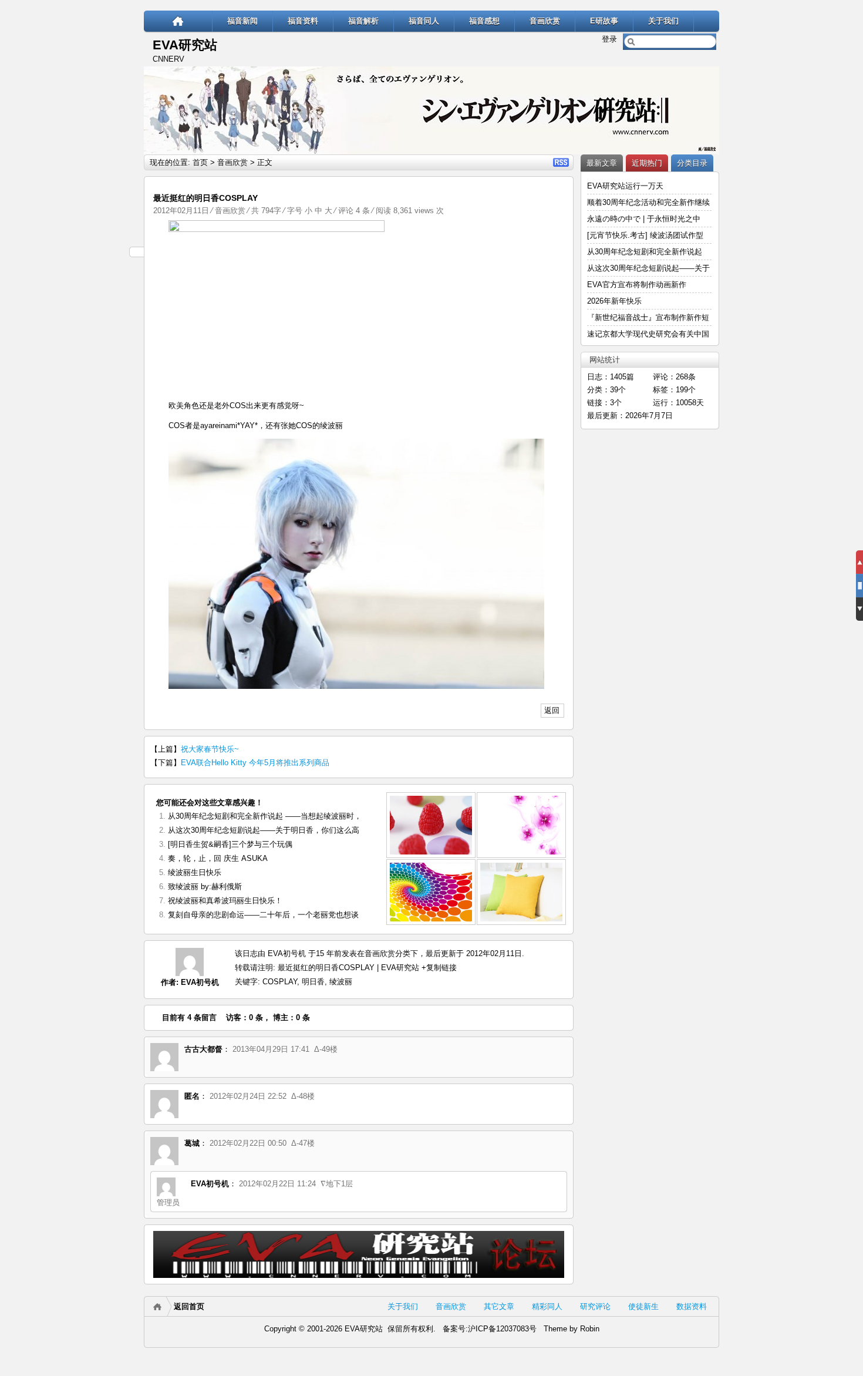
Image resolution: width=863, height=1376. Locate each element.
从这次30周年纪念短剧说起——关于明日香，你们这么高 (263, 830)
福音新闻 (242, 20)
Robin (589, 1328)
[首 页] (178, 21)
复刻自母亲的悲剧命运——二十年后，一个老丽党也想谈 (263, 914)
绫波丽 (340, 981)
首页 (200, 162)
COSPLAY (279, 981)
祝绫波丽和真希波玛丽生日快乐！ (225, 900)
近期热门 (647, 163)
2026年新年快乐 (614, 301)
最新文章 (601, 163)
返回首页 (189, 1306)
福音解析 (363, 20)
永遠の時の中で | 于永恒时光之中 (645, 218)
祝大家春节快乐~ (210, 749)
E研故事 (604, 20)
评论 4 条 (354, 210)
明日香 (313, 981)
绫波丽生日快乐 (194, 872)
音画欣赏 (545, 20)
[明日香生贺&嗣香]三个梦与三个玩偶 (230, 844)
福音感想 (484, 20)
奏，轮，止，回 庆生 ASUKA (218, 858)
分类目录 (692, 163)
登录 (609, 39)
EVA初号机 (200, 982)
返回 (551, 710)
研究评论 (595, 1306)
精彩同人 (547, 1306)
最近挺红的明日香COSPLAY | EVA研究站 (348, 967)
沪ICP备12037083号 (502, 1328)
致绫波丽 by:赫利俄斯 (205, 886)
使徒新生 (643, 1306)
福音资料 (303, 20)
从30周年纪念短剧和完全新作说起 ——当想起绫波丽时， (265, 816)
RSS (561, 162)
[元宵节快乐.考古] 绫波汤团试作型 (645, 235)
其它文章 (499, 1306)
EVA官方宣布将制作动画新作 (636, 284)
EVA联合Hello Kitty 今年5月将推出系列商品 (255, 762)
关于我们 (663, 20)
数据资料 (691, 1306)
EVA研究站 (185, 45)
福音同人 (424, 20)
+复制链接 (438, 967)
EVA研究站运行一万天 (625, 185)
